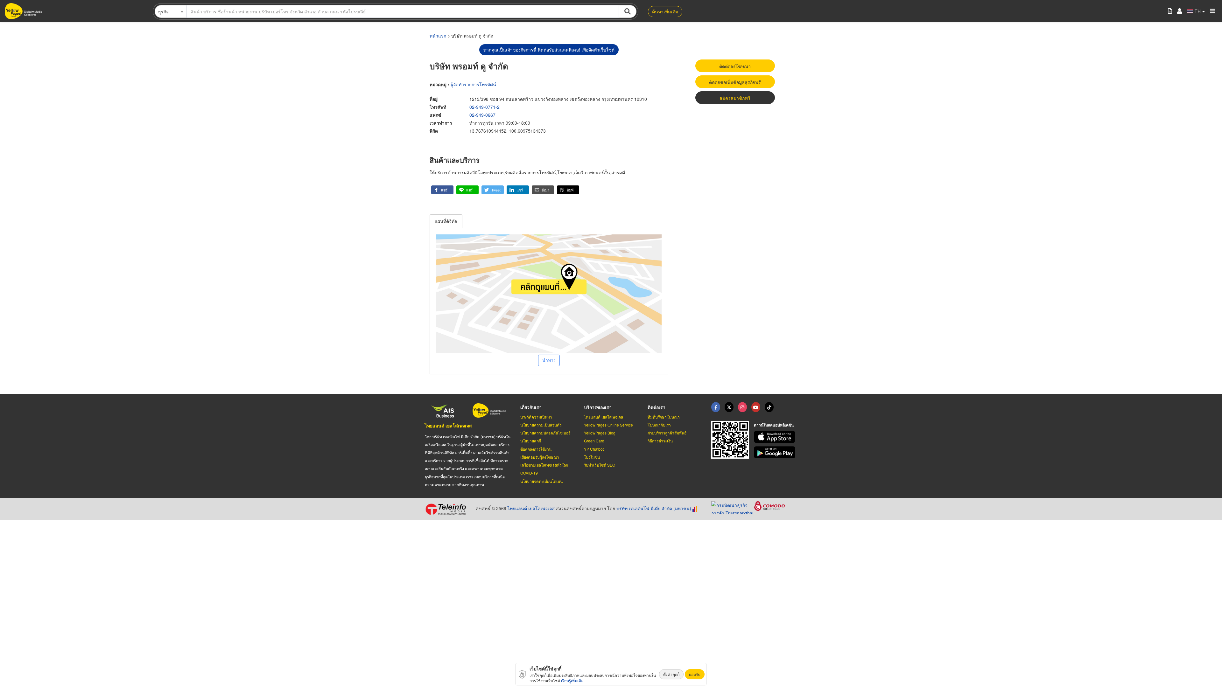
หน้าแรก (438, 35)
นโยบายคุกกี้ (530, 440)
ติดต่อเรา (656, 407)
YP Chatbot (594, 449)
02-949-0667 (482, 115)
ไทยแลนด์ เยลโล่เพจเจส (448, 425)
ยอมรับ (694, 674)
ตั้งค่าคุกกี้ (671, 674)
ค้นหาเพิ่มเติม (665, 11)
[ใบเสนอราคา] (1170, 11)
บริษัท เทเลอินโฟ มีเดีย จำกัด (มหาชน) (653, 508)
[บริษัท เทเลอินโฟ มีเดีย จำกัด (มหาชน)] (448, 509)
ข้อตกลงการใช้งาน (535, 449)
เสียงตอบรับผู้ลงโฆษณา (539, 457)
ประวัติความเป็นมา (536, 417)
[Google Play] (775, 452)
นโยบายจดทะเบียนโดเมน (541, 481)
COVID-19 (529, 472)
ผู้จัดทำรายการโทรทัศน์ (473, 84)
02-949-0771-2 (484, 107)
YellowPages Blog (599, 432)
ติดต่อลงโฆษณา (735, 66)
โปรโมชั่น (592, 457)
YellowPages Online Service (608, 424)
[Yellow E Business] (715, 407)
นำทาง (549, 360)
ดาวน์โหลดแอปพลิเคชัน (774, 425)
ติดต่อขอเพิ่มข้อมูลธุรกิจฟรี (735, 82)
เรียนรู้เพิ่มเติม (572, 680)
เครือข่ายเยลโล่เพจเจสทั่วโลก (544, 465)
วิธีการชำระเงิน (660, 440)
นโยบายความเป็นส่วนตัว (541, 424)
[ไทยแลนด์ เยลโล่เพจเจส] (729, 407)
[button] (442, 189)
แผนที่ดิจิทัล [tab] (446, 221)
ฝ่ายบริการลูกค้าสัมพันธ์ (667, 432)
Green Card (594, 440)
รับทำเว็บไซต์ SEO (599, 465)
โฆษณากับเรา (659, 424)
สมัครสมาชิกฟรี (735, 98)
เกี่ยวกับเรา (531, 407)
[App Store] (775, 437)
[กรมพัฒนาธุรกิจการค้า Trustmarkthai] (732, 507)
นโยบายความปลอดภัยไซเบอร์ (545, 432)
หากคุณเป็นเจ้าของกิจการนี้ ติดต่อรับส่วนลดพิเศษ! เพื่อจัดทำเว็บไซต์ (549, 49)
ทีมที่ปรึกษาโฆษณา (664, 417)
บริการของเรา (598, 407)
